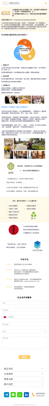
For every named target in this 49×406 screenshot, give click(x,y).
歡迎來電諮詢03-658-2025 (40, 394)
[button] (4, 317)
